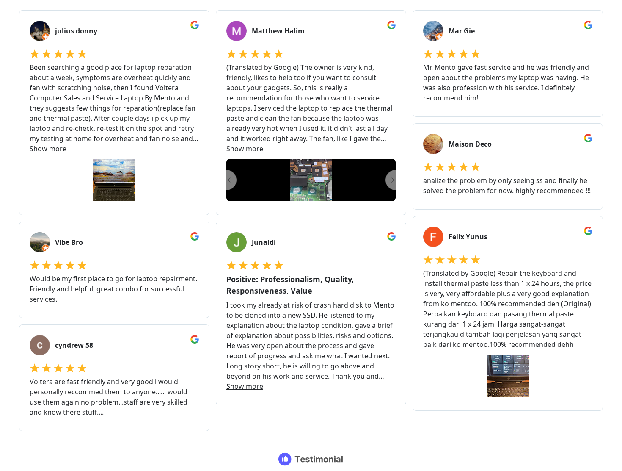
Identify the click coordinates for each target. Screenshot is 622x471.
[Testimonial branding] (311, 459)
